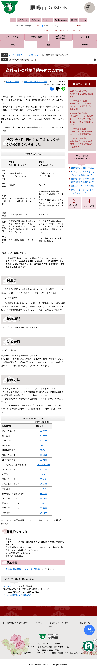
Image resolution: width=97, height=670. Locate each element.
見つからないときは (74, 206)
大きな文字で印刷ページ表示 (35, 82)
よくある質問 (89, 206)
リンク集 (48, 626)
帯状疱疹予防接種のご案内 (82, 168)
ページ (53, 26)
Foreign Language (61, 20)
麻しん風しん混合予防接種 (82, 186)
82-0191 (43, 479)
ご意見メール (35, 20)
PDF (60, 26)
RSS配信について (83, 623)
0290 (45, 460)
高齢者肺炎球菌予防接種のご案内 (22, 60)
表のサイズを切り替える (33, 154)
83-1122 (43, 494)
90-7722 (43, 470)
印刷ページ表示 (12, 82)
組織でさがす (22, 55)
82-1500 (43, 498)
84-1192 (43, 484)
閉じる (95, 59)
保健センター (34, 55)
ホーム (12, 55)
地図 (67, 647)
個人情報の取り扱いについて (18, 623)
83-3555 (43, 508)
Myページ (83, 20)
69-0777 (43, 431)
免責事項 (39, 623)
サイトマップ (47, 20)
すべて (46, 26)
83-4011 (43, 474)
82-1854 (43, 455)
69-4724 (43, 441)
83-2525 (43, 489)
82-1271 (43, 445)
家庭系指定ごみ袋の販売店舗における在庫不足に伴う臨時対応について (81, 106)
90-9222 (43, 503)
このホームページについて (60, 623)
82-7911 (43, 450)
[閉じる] (95, 640)
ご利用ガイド (23, 20)
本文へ (13, 20)
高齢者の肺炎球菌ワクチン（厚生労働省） (24, 569)
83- (41, 460)
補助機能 (74, 20)
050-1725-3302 (43, 465)
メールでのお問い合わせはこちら (17, 595)
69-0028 (43, 436)
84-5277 (43, 513)
